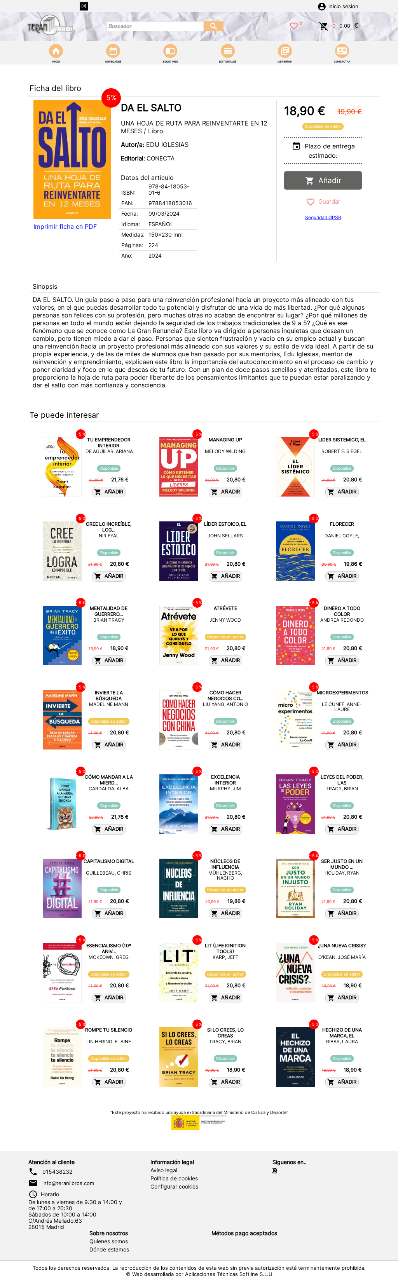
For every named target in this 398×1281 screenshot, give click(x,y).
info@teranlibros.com (68, 1183)
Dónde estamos (109, 1249)
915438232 (57, 1172)
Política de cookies (174, 1178)
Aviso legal (163, 1170)
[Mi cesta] (323, 25)
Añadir (327, 180)
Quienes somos (108, 1241)
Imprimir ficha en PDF (65, 226)
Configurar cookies (174, 1186)
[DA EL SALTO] (72, 159)
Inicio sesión (343, 6)
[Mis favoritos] (293, 25)
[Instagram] (84, 6)
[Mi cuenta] (321, 6)
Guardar (327, 201)
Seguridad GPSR (323, 217)
